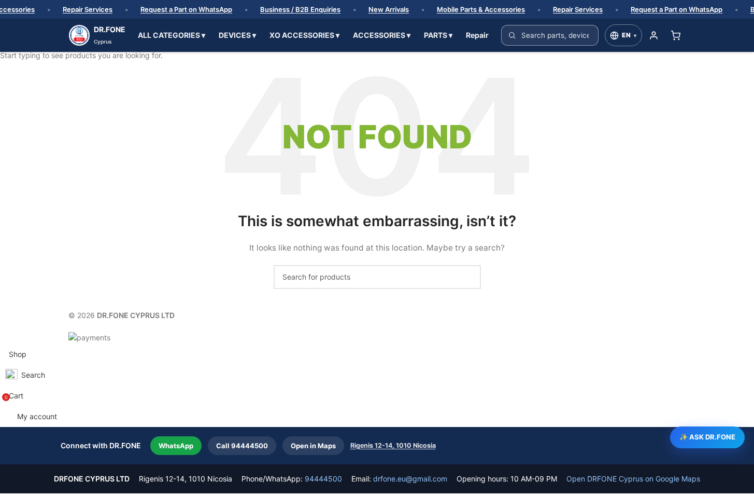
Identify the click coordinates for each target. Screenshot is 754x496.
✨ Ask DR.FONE (707, 437)
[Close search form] (13, 13)
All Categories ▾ (171, 35)
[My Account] (654, 35)
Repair (477, 35)
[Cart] (676, 35)
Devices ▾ (237, 35)
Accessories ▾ (381, 35)
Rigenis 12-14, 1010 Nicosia (393, 445)
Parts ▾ (438, 35)
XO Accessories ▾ (304, 35)
